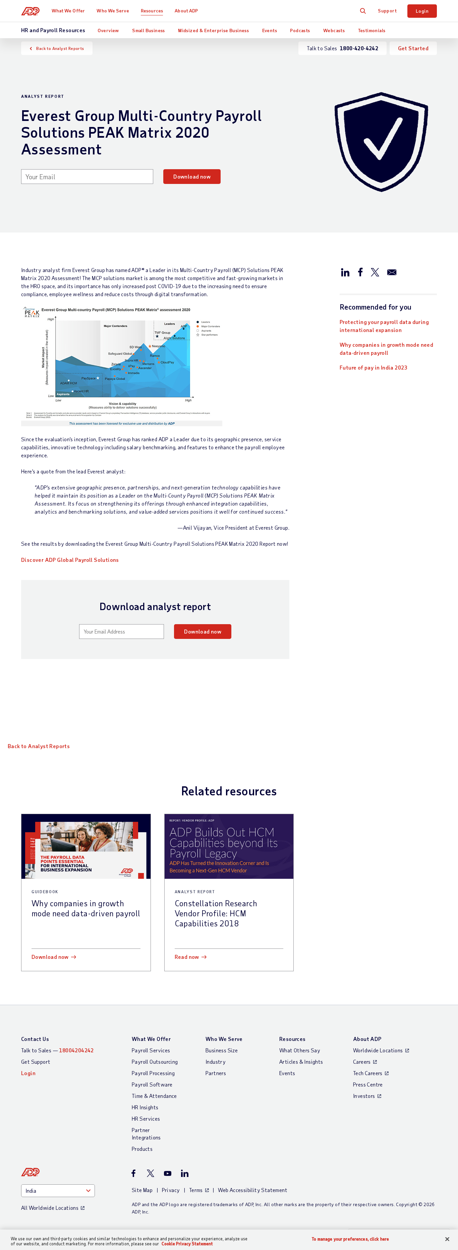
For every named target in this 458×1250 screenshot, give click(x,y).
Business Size (222, 1050)
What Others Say (299, 1050)
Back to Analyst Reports (60, 48)
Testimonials (372, 30)
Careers (362, 1061)
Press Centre (368, 1084)
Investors (364, 1096)
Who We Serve (113, 10)
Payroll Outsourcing (155, 1061)
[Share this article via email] (392, 271)
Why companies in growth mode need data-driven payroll (386, 348)
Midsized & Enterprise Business (213, 30)
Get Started (413, 48)
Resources (152, 10)
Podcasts (300, 30)
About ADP (186, 10)
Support (387, 10)
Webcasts (334, 30)
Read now (187, 956)
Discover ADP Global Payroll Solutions (70, 559)
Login (422, 11)
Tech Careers (368, 1073)
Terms (196, 1190)
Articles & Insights (301, 1061)
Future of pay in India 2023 (373, 367)
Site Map (142, 1190)
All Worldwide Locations (49, 1207)
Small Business (148, 30)
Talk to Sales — (57, 1050)
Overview (108, 30)
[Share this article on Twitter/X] (375, 271)
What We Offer (68, 10)
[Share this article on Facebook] (360, 271)
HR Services (146, 1118)
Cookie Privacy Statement (187, 1243)
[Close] (447, 1239)
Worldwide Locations (378, 1050)
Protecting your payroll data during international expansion (384, 326)
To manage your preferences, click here (350, 1239)
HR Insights (145, 1107)
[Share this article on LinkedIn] (345, 271)
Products (142, 1148)
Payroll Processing (153, 1073)
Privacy (171, 1190)
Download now (192, 176)
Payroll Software (152, 1084)
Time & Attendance (154, 1096)
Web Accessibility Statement (252, 1190)
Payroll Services (151, 1050)
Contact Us (35, 1039)
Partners (216, 1073)
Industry (216, 1061)
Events (269, 30)
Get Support (35, 1061)
